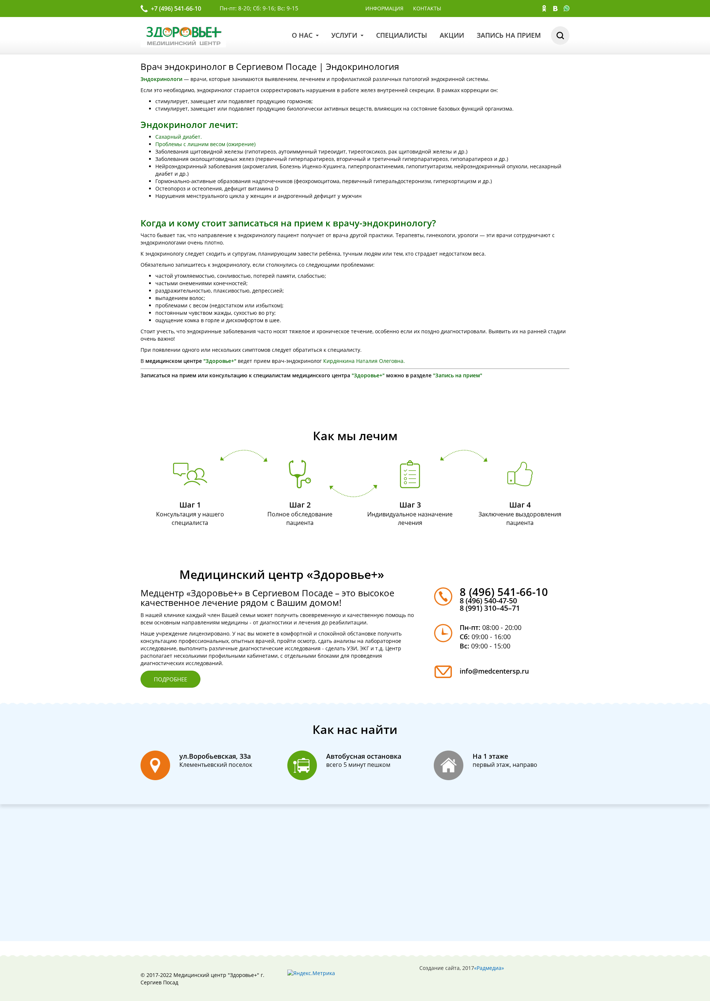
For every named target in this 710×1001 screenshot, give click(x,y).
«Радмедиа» (489, 967)
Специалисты (401, 35)
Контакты (427, 8)
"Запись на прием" (457, 375)
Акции (452, 35)
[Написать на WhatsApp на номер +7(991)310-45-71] (566, 9)
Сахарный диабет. (178, 136)
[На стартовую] (183, 34)
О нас (303, 35)
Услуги (345, 35)
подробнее (170, 679)
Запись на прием (509, 35)
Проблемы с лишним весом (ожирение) (206, 144)
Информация (384, 8)
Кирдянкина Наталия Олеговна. (364, 360)
